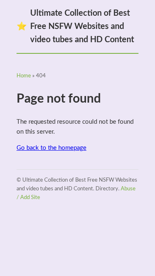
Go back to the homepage (51, 148)
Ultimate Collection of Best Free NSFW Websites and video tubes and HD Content (75, 26)
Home (24, 76)
